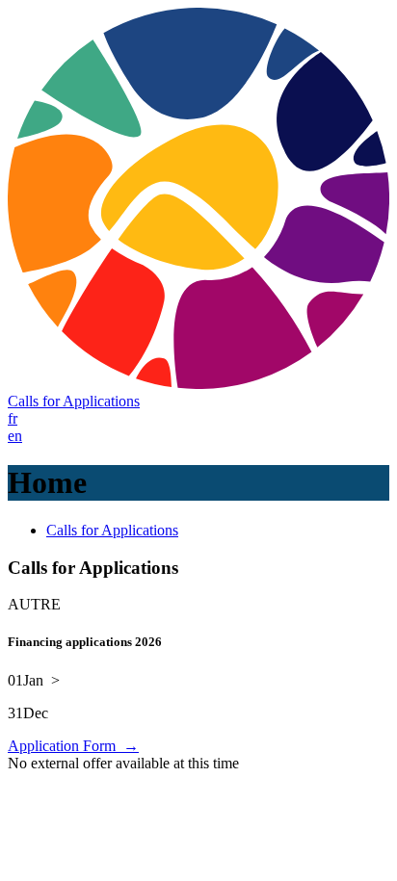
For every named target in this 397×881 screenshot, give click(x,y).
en (15, 436)
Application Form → (73, 746)
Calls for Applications (74, 401)
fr (12, 418)
